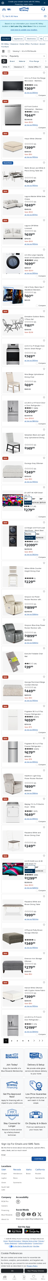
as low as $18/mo (31, 793)
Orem (3, 1182)
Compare (42, 95)
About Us (5, 1219)
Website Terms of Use (29, 1241)
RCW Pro (4, 1201)
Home (5, 1241)
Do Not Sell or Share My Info (22, 1246)
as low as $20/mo (31, 919)
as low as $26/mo (31, 888)
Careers (4, 1206)
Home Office (25, 44)
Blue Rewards (6, 1215)
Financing (5, 1210)
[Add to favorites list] (44, 73)
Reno (15, 1178)
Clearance (14, 44)
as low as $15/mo (31, 93)
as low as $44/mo (31, 1032)
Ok (12, 1271)
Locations (6, 1166)
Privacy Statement (11, 1243)
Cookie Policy (37, 1243)
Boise (28, 1174)
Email (3, 1155)
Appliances (18, 39)
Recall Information (15, 1241)
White (5, 67)
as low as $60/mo (31, 421)
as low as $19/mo (31, 125)
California (40, 1169)
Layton (4, 1178)
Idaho (29, 1169)
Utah (3, 1169)
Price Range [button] (34, 61)
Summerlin (17, 1182)
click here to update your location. (24, 30)
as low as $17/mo (31, 215)
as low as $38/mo (31, 614)
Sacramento (40, 1178)
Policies (41, 1241)
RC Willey (5, 44)
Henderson (17, 1174)
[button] (10, 3)
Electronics (31, 39)
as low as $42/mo (31, 554)
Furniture (6, 39)
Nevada (17, 1169)
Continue (38, 1159)
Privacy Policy (32, 1266)
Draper (4, 1174)
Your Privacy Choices (35, 1271)
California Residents (25, 1243)
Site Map (36, 1246)
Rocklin (38, 1174)
